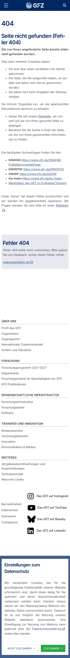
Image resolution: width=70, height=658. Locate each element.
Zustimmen (51, 648)
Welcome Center (12, 479)
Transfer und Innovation (22, 423)
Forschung (10, 361)
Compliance (9, 522)
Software (7, 413)
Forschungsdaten (12, 407)
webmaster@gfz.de (16, 262)
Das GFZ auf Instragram (52, 496)
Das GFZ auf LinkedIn (51, 530)
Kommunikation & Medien (18, 447)
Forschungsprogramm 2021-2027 (24, 367)
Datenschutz (9, 510)
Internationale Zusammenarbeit (22, 344)
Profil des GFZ (11, 328)
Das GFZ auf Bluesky (51, 519)
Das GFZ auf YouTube (52, 507)
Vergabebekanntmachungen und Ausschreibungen (23, 466)
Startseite (44, 116)
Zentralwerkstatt (12, 474)
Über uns (8, 321)
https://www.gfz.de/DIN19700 (43, 169)
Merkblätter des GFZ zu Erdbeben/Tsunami (38, 183)
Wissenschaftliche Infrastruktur (30, 395)
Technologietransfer (14, 436)
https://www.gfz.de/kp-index (42, 178)
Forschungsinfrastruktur (17, 402)
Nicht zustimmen (20, 648)
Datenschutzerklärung (47, 629)
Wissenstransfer (12, 430)
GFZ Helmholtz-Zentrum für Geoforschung (35, 5)
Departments (10, 373)
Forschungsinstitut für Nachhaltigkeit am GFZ (31, 378)
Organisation (9, 333)
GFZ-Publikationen (13, 384)
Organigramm (10, 339)
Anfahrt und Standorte (16, 350)
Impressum (8, 516)
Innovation (8, 441)
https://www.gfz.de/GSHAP (38, 174)
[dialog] (35, 607)
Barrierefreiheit (11, 504)
